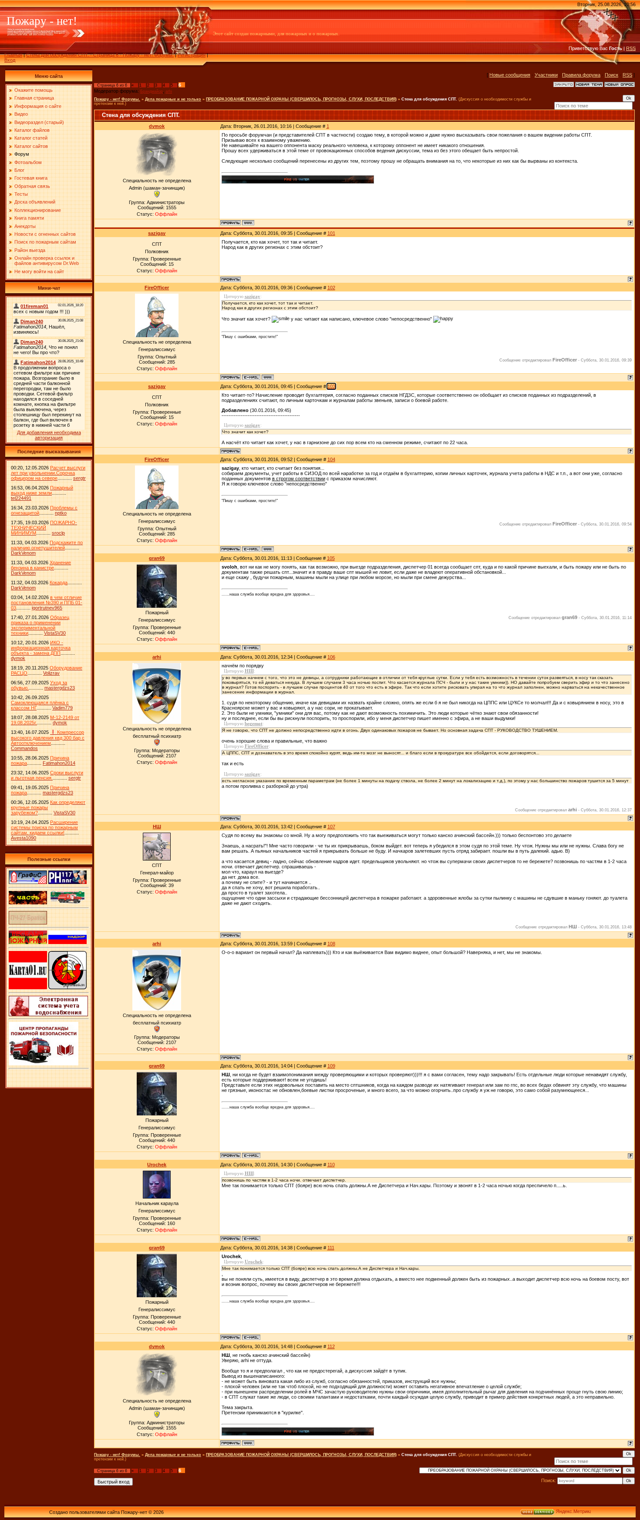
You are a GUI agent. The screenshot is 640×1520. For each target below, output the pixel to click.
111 (330, 1247)
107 (331, 826)
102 (331, 287)
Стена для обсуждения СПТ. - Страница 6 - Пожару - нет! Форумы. (100, 54)
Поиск (611, 74)
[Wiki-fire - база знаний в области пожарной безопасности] (67, 987)
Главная (13, 54)
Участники (546, 74)
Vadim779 (62, 707)
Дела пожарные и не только (173, 99)
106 (331, 657)
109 (331, 1065)
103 (331, 386)
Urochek (156, 1164)
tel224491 (21, 498)
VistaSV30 (55, 633)
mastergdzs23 (59, 687)
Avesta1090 (23, 837)
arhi (168, 91)
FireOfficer (157, 287)
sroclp (58, 533)
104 (331, 459)
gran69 (157, 558)
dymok (18, 658)
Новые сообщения (509, 74)
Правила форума (581, 74)
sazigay (156, 233)
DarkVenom (23, 553)
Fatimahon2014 (59, 763)
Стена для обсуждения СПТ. (429, 99)
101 (331, 233)
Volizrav (51, 673)
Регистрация (191, 54)
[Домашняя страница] (248, 222)
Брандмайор (151, 91)
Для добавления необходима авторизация (49, 435)
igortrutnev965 (47, 607)
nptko (61, 513)
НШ (157, 826)
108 (331, 943)
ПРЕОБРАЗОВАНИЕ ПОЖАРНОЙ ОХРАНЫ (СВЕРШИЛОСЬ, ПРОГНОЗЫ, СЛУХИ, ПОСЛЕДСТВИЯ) (301, 99)
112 (331, 1346)
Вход (9, 60)
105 (331, 558)
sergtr (79, 478)
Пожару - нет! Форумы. (117, 99)
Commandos (24, 748)
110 (331, 1164)
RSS (631, 48)
